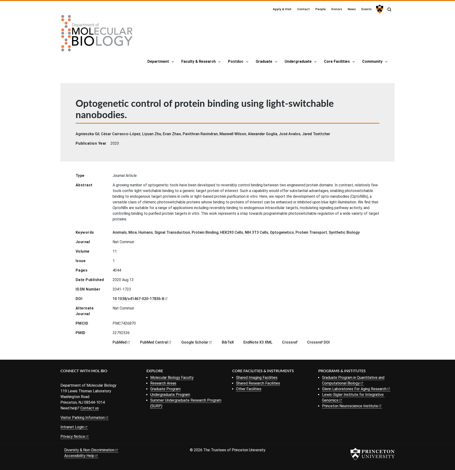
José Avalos (289, 134)
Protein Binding (205, 232)
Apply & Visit (282, 9)
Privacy (72, 436)
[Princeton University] (379, 8)
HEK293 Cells (231, 232)
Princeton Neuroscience (350, 406)
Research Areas (163, 383)
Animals (120, 232)
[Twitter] (70, 379)
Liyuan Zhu (151, 134)
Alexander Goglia (262, 134)
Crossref (290, 342)
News (352, 9)
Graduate (264, 61)
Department (158, 61)
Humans (145, 232)
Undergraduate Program (170, 394)
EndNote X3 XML (258, 342)
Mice (132, 232)
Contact (303, 9)
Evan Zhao (172, 134)
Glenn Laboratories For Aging (354, 389)
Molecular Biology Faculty (172, 377)
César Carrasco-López (121, 134)
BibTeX (228, 342)
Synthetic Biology (344, 232)
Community (372, 61)
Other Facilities (248, 389)
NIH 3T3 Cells (256, 232)
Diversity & (89, 450)
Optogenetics (282, 232)
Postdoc (235, 61)
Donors (336, 9)
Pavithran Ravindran (200, 134)
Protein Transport (311, 232)
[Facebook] (63, 379)
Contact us (89, 408)
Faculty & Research (198, 61)
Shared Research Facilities (258, 383)
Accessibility (79, 455)
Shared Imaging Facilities (257, 377)
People (320, 9)
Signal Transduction (172, 232)
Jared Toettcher (316, 134)
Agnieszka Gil (87, 134)
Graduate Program (165, 389)
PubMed (154, 342)
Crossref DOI (318, 342)
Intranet (72, 427)
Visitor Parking (82, 417)
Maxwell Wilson (232, 134)
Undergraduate (298, 61)
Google (194, 342)
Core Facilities (337, 61)
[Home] (96, 35)
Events (366, 9)
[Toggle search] (389, 9)
